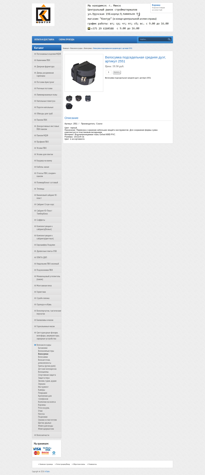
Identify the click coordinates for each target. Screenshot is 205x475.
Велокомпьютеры (46, 350)
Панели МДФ (42, 135)
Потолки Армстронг (45, 81)
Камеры (41, 389)
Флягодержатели (46, 428)
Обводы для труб (45, 113)
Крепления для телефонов (45, 397)
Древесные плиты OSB (47, 250)
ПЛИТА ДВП (42, 257)
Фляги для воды (45, 425)
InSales (47, 471)
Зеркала (41, 383)
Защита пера (44, 377)
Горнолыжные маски (46, 326)
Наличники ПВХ (43, 60)
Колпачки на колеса (47, 401)
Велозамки (43, 356)
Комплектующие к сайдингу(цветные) (45, 237)
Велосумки (43, 353)
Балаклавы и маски (45, 319)
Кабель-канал (43, 166)
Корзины (42, 404)
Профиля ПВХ (43, 141)
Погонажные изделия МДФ (49, 53)
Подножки (42, 416)
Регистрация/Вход (63, 464)
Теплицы (40, 188)
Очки (40, 410)
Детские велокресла (47, 368)
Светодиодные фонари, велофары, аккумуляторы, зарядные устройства (48, 335)
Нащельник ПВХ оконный (48, 263)
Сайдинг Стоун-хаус (45, 204)
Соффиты (41, 219)
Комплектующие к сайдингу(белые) (45, 228)
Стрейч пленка (43, 298)
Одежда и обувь (44, 304)
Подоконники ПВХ (45, 269)
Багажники (42, 347)
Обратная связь (79, 464)
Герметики (41, 291)
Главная (66, 48)
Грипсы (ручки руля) (47, 365)
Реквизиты (93, 464)
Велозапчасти (43, 434)
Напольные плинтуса (46, 100)
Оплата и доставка (44, 39)
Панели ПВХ (42, 119)
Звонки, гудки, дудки (47, 380)
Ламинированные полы (47, 94)
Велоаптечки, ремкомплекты (44, 361)
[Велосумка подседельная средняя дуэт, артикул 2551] (69, 101)
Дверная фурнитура (45, 66)
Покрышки (42, 392)
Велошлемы (43, 371)
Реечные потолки (44, 88)
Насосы (41, 413)
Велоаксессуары (44, 344)
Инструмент (43, 386)
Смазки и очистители (47, 419)
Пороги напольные (45, 107)
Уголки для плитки (45, 154)
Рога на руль (43, 407)
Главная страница (46, 464)
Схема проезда (66, 39)
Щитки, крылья (44, 422)
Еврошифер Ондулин (46, 244)
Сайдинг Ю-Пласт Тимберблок (44, 212)
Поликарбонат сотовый (47, 182)
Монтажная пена (44, 285)
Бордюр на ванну (44, 160)
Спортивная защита (47, 374)
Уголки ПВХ (42, 147)
